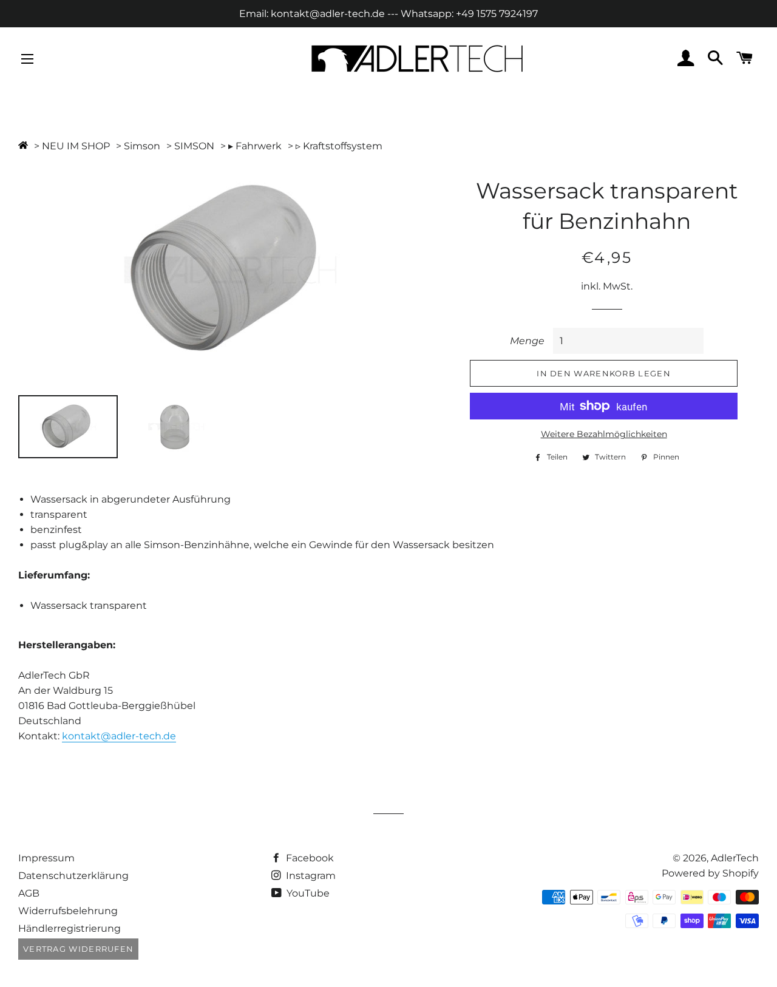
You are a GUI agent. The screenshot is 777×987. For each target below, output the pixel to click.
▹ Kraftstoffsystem (339, 146)
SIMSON (194, 146)
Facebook (308, 858)
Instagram (309, 875)
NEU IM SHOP (76, 146)
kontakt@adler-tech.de (119, 736)
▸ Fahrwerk (255, 146)
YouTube (307, 893)
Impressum (46, 858)
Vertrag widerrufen (78, 949)
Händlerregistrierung (69, 928)
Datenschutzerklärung (73, 875)
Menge (527, 341)
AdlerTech (735, 858)
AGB (28, 893)
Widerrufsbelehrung (68, 911)
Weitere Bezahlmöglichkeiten (604, 434)
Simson (142, 146)
